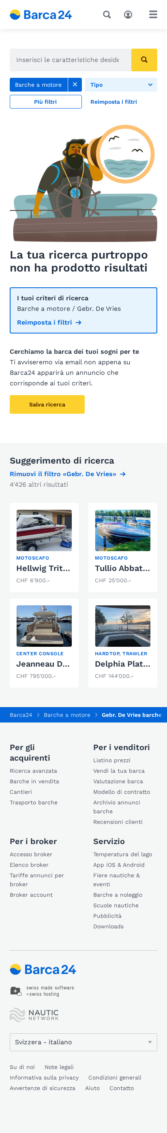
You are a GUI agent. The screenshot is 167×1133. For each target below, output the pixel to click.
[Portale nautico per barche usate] (47, 14)
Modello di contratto (121, 792)
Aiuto (92, 1088)
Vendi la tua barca (119, 770)
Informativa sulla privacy (44, 1077)
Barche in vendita (34, 781)
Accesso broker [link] (31, 854)
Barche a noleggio (117, 894)
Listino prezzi (112, 760)
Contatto (121, 1088)
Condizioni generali (114, 1077)
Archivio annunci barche (116, 806)
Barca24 (21, 715)
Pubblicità (107, 916)
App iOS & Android (119, 865)
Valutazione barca (118, 781)
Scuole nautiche (116, 905)
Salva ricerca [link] (47, 404)
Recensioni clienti (118, 822)
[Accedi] (130, 13)
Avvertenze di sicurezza (42, 1088)
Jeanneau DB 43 (48, 664)
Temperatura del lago (122, 854)
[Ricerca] (108, 14)
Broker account (31, 894)
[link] (75, 85)
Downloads (108, 926)
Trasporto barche (34, 802)
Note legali (59, 1067)
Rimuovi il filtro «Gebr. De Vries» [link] (63, 474)
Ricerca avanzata (33, 770)
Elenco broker (29, 865)
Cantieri (21, 792)
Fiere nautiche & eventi (116, 879)
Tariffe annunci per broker (37, 879)
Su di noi (22, 1067)
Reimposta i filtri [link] (44, 322)
